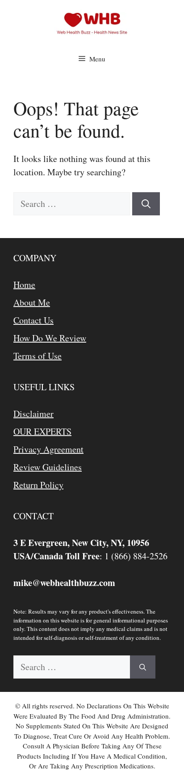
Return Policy (38, 485)
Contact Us (33, 320)
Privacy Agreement (48, 449)
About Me (31, 302)
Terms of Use (37, 356)
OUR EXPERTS (42, 431)
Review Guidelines (47, 467)
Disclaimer (33, 414)
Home (24, 285)
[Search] (146, 203)
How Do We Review (49, 338)
